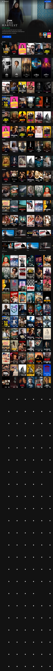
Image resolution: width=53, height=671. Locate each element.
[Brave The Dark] (39, 321)
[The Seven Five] (39, 625)
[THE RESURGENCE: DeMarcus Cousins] (22, 589)
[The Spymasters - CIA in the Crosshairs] (39, 649)
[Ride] (22, 613)
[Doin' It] (14, 394)
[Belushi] (47, 297)
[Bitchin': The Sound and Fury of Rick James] (30, 309)
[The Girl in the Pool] (6, 431)
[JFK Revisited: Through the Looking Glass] (47, 455)
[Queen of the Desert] (6, 589)
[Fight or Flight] (39, 406)
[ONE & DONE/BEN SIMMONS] (39, 540)
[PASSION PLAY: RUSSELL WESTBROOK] (30, 552)
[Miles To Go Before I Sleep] (14, 516)
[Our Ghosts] (14, 552)
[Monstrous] (39, 516)
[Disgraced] (6, 394)
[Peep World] (6, 564)
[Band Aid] (22, 297)
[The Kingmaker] (14, 479)
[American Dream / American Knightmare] (6, 285)
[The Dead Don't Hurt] (39, 370)
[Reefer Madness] (39, 601)
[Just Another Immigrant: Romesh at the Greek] (22, 467)
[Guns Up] (6, 443)
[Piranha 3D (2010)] (6, 576)
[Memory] (6, 516)
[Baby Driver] (47, 285)
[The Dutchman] (39, 661)
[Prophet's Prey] (22, 576)
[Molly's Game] (22, 516)
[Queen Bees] (47, 576)
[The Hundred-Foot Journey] (14, 455)
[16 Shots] (14, 261)
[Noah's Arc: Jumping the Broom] (39, 528)
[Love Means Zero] (30, 504)
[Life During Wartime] (30, 491)
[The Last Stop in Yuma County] (14, 491)
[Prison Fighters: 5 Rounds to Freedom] (14, 576)
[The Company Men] (30, 661)
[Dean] (6, 382)
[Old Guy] (47, 540)
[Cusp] (39, 358)
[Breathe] (47, 321)
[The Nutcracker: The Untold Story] (30, 540)
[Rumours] (47, 613)
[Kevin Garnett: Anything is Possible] (30, 467)
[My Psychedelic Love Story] (14, 528)
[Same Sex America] (22, 625)
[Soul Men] (6, 649)
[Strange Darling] (47, 649)
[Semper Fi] (30, 625)
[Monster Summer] (30, 516)
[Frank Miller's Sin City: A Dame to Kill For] (14, 419)
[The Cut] (47, 358)
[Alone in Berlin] (39, 273)
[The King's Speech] (47, 467)
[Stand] (14, 625)
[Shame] (47, 625)
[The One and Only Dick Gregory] (6, 552)
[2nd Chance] (22, 261)
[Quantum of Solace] (39, 576)
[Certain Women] (47, 334)
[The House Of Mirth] (47, 443)
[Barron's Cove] (30, 297)
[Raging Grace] (30, 589)
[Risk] (30, 613)
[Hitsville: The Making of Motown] (39, 443)
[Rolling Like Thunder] (39, 613)
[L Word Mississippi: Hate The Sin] (39, 479)
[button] (3, 1)
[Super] (6, 661)
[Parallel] (39, 552)
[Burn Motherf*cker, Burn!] (22, 334)
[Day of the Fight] (30, 370)
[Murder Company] (47, 516)
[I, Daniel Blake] (30, 455)
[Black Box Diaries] (39, 309)
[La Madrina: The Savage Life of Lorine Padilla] (6, 491)
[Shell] (14, 637)
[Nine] (30, 528)
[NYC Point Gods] (22, 528)
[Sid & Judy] (39, 637)
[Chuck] (22, 346)
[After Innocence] (22, 273)
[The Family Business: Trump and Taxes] (14, 406)
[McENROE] (47, 504)
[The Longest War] (6, 504)
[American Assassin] (47, 273)
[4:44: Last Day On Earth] (30, 261)
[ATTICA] (30, 285)
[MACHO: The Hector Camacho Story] (39, 504)
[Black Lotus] (47, 309)
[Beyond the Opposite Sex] (14, 309)
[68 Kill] (39, 261)
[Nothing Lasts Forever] (22, 540)
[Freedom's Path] (22, 419)
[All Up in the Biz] (30, 273)
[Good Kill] (14, 431)
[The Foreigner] (47, 406)
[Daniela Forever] (14, 370)
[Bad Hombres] (6, 297)
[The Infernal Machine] (39, 455)
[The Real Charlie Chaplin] (14, 601)
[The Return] (47, 601)
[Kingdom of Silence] (6, 479)
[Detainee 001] (14, 382)
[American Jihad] (14, 285)
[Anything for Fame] (22, 285)
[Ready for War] (47, 589)
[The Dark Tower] (22, 370)
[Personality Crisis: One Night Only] (47, 564)
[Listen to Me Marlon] (47, 491)
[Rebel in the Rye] (30, 601)
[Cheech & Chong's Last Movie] (6, 346)
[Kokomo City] (30, 479)
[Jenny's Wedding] (6, 467)
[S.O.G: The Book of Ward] (6, 625)
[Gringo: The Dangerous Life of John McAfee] (39, 431)
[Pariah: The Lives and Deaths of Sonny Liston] (47, 552)
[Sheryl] (22, 637)
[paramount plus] (6, 1)
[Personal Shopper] (39, 564)
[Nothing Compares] (14, 540)
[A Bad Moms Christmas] (14, 297)
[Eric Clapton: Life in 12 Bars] (39, 394)
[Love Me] (22, 504)
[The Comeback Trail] (6, 358)
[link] (47, 1)
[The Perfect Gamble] (30, 564)
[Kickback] (39, 467)
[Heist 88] (30, 443)
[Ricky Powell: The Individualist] (14, 613)
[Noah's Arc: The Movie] (47, 528)
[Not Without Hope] (6, 540)
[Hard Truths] (22, 443)
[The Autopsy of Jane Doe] (39, 285)
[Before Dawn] (39, 297)
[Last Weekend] (22, 491)
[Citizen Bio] (39, 346)
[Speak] (14, 649)
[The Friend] (30, 419)
